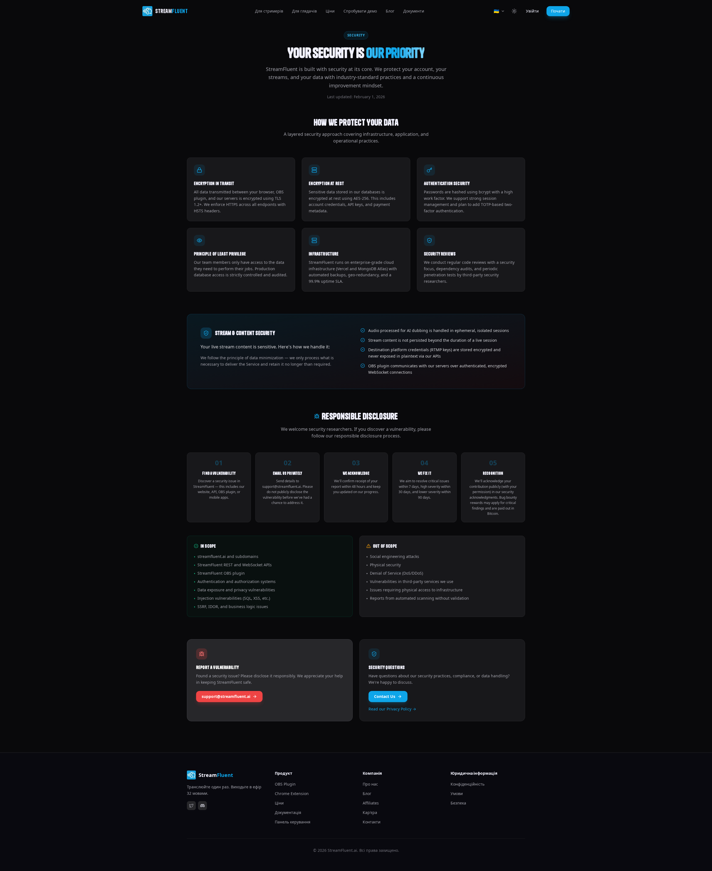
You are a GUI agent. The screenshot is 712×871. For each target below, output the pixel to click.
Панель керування (292, 822)
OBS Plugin (285, 784)
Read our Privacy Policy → (392, 709)
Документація (288, 812)
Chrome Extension (292, 793)
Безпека (458, 803)
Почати (558, 11)
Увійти (532, 11)
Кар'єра (370, 812)
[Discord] (202, 805)
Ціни (330, 11)
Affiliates (371, 803)
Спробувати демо (360, 11)
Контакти (371, 822)
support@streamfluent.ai (226, 696)
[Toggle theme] (514, 11)
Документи (413, 11)
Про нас (370, 784)
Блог (390, 11)
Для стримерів (269, 11)
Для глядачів (304, 11)
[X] (191, 805)
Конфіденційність (467, 784)
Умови (457, 793)
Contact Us (384, 696)
